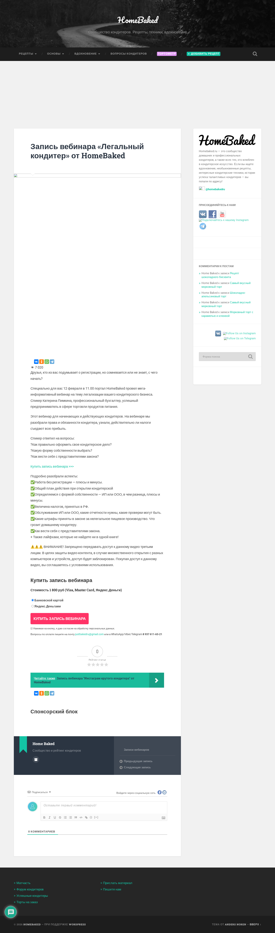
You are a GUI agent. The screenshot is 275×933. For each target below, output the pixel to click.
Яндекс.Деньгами (47, 606)
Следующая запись (137, 767)
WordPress (77, 924)
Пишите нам (112, 889)
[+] (96, 817)
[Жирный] (44, 817)
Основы (54, 53)
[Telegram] (52, 361)
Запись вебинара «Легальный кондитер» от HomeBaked (87, 150)
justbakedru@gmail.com (89, 634)
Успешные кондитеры (32, 896)
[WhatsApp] (47, 361)
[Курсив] (49, 817)
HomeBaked (137, 19)
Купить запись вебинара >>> (52, 466)
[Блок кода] (81, 817)
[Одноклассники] (41, 361)
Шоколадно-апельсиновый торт (223, 294)
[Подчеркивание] (54, 817)
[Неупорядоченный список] (70, 817)
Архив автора (36, 759)
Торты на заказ (27, 902)
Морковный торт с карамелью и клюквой (227, 314)
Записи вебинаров (136, 749)
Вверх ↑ (255, 924)
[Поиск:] (227, 356)
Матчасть (23, 883)
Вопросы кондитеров (129, 53)
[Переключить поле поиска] (255, 53)
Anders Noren (235, 924)
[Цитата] (75, 817)
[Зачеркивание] (60, 817)
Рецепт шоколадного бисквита (220, 275)
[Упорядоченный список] (65, 817)
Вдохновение (85, 53)
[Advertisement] (137, 89)
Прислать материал (117, 883)
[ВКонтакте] (36, 361)
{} (91, 817)
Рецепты (26, 53)
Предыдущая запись (138, 761)
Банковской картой (48, 600)
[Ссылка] (86, 817)
